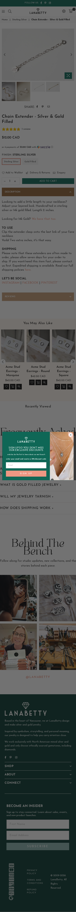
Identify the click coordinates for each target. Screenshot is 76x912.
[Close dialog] (70, 435)
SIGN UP (26, 474)
